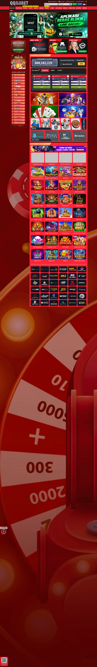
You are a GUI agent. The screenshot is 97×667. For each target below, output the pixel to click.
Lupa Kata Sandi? (80, 1)
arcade (41, 8)
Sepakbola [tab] (45, 70)
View (81, 62)
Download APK (53, 1)
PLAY (42, 87)
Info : (11, 10)
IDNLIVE (36, 8)
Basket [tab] (53, 70)
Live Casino (58, 8)
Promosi (84, 8)
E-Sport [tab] (60, 70)
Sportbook (19, 8)
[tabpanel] (59, 82)
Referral (78, 8)
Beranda (12, 8)
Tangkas (65, 8)
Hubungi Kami (70, 1)
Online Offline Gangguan (19, 125)
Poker (47, 8)
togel (52, 8)
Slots (30, 8)
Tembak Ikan (71, 8)
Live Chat (62, 1)
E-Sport (25, 8)
